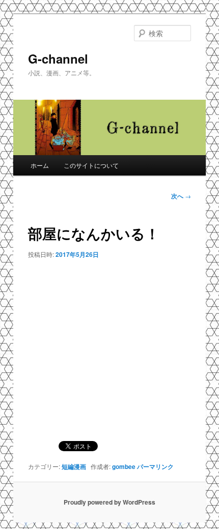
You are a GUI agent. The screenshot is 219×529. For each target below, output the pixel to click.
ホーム (40, 165)
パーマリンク (155, 466)
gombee (123, 466)
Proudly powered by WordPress (109, 502)
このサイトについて (91, 165)
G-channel (58, 58)
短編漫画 (74, 466)
